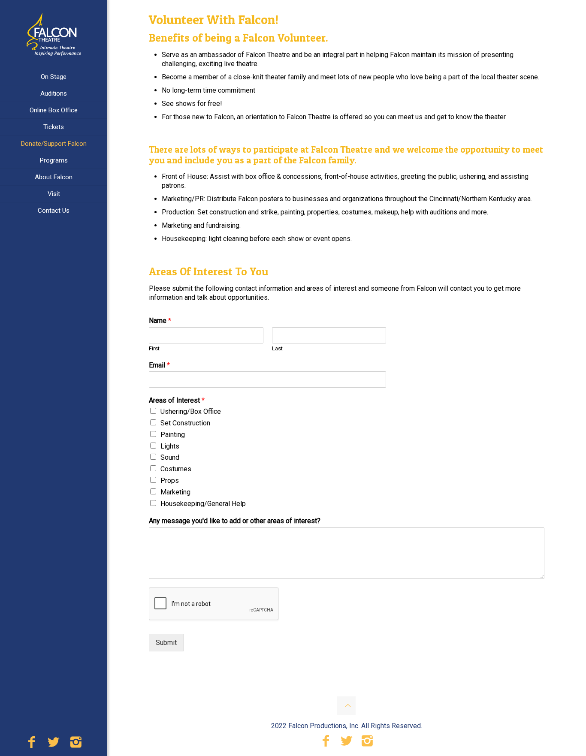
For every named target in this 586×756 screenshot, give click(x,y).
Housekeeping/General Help (203, 504)
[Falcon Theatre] (53, 34)
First (154, 348)
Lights (169, 446)
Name (160, 320)
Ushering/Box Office (190, 411)
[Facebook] (31, 744)
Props (169, 480)
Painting (172, 435)
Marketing (175, 492)
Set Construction (185, 423)
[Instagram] (76, 744)
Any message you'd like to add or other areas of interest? (234, 521)
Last (277, 348)
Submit (166, 643)
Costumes (175, 469)
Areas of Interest (177, 400)
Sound (169, 457)
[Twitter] (54, 744)
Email (159, 365)
